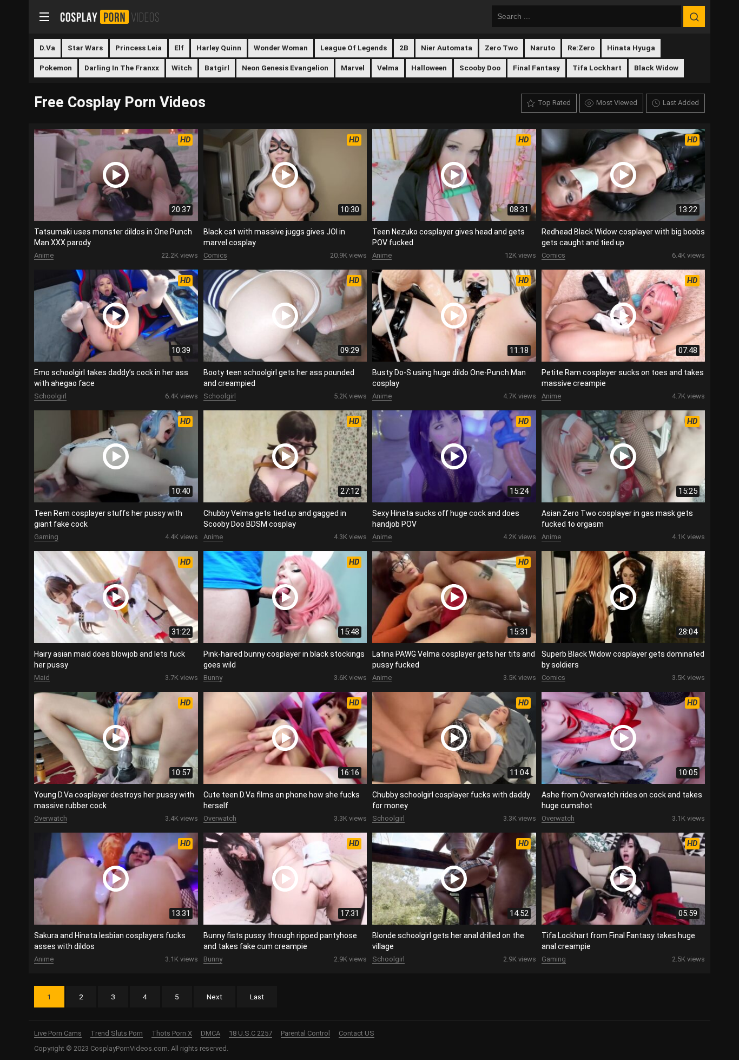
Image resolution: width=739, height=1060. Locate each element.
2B (403, 47)
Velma (388, 67)
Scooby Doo (479, 67)
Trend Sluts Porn (116, 1033)
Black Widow (656, 67)
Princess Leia (138, 47)
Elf (179, 47)
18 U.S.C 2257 (250, 1033)
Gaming (46, 537)
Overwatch (50, 818)
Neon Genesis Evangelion (285, 67)
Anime (44, 255)
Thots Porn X (171, 1033)
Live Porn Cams (58, 1033)
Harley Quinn (218, 47)
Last (257, 996)
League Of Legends (353, 47)
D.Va (47, 47)
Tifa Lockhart (597, 67)
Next (214, 996)
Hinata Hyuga (631, 47)
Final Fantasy (536, 67)
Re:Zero (581, 47)
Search (694, 17)
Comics (215, 255)
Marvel (353, 67)
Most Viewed (616, 103)
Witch (181, 67)
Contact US (356, 1033)
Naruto (542, 47)
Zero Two (501, 47)
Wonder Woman (281, 47)
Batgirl (216, 67)
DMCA (210, 1033)
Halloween (429, 67)
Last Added (681, 103)
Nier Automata (446, 47)
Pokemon (55, 67)
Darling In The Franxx (121, 67)
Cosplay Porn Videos (113, 16)
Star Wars (85, 47)
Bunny (212, 677)
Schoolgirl (50, 396)
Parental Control (305, 1033)
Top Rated (554, 103)
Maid (42, 677)
